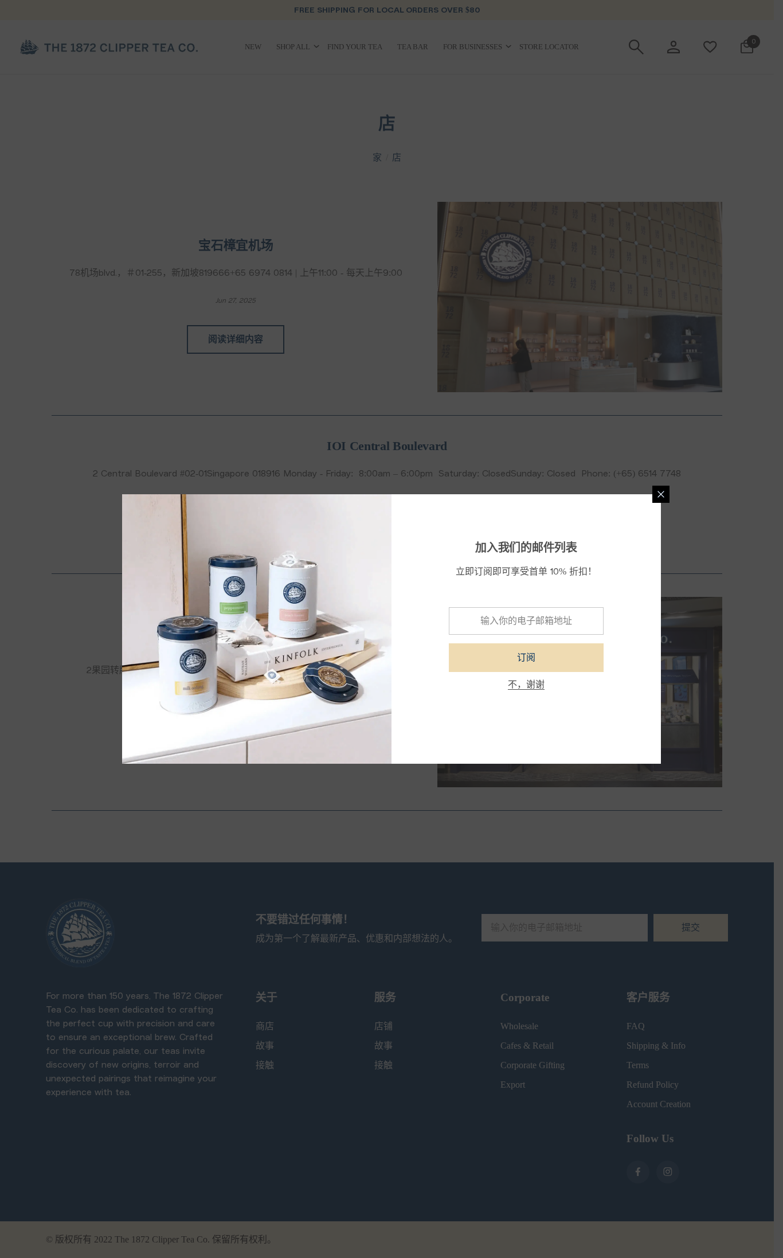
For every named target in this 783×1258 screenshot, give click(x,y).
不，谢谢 (526, 684)
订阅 (526, 657)
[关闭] (661, 494)
